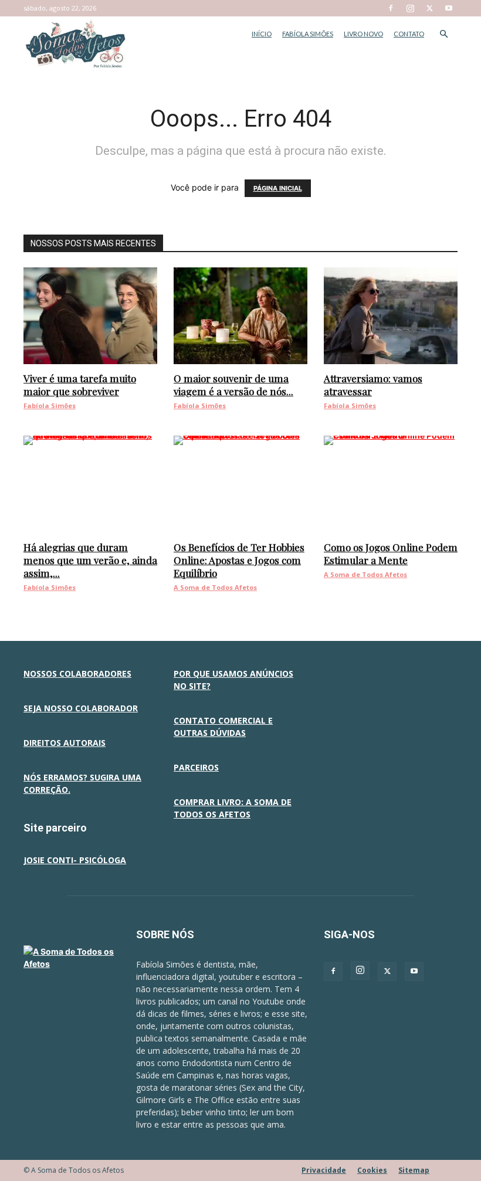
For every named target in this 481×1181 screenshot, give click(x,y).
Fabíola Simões (49, 405)
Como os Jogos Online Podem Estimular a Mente (391, 553)
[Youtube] (449, 8)
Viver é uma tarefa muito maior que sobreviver (79, 385)
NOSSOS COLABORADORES (77, 673)
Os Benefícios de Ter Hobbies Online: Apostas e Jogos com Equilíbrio (239, 560)
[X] (429, 8)
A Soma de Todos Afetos (215, 587)
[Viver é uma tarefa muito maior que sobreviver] (90, 315)
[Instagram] (410, 8)
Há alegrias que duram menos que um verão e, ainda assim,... (90, 560)
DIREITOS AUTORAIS (64, 742)
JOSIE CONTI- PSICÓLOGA (74, 860)
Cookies (372, 1170)
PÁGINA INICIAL (277, 188)
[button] (443, 34)
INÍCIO (262, 34)
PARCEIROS (196, 767)
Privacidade (324, 1170)
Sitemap (413, 1170)
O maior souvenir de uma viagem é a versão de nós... (233, 385)
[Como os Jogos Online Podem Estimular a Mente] (391, 484)
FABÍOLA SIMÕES (307, 34)
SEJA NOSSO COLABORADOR (80, 708)
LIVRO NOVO (363, 34)
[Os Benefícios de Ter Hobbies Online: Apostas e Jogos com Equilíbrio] (240, 484)
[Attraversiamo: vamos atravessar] (391, 315)
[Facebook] (390, 8)
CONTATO (409, 34)
